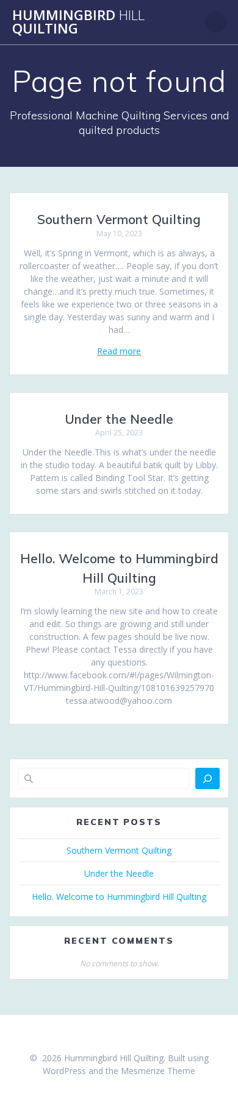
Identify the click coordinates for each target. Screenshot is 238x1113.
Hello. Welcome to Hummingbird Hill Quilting (119, 896)
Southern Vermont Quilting (119, 219)
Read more (119, 351)
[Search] (207, 778)
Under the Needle (119, 419)
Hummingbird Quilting (78, 22)
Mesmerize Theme (158, 1070)
